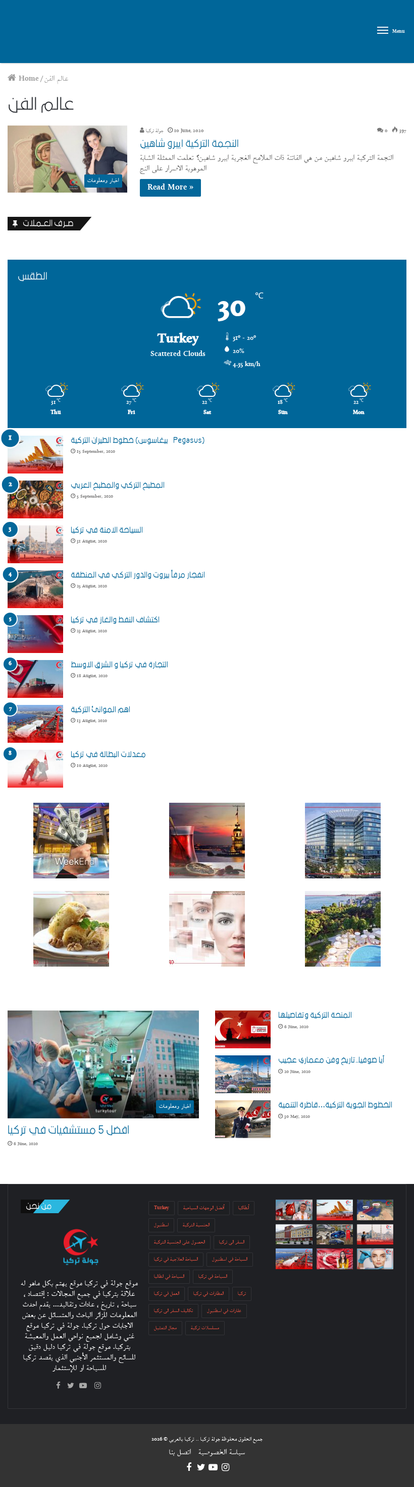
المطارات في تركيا (208, 1293)
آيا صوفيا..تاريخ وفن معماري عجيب (331, 1060)
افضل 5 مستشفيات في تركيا (68, 1130)
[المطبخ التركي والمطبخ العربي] (35, 499)
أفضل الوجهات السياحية (203, 1208)
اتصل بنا (180, 1452)
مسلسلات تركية (205, 1328)
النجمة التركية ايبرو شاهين (189, 143)
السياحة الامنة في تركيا (107, 530)
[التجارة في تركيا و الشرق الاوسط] (35, 679)
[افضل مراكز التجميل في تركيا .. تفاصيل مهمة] (375, 1258)
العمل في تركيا (166, 1293)
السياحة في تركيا (212, 1276)
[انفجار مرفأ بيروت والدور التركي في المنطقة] (35, 589)
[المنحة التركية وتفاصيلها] (243, 1029)
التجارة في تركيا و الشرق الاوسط (119, 665)
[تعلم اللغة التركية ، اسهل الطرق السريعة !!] (335, 1258)
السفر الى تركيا (231, 1242)
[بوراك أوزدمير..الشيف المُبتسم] (294, 1210)
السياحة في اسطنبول (229, 1259)
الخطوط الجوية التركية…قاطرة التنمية (335, 1105)
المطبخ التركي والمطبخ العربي (118, 485)
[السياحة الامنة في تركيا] (35, 544)
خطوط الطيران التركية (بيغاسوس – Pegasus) (137, 440)
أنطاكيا (243, 1208)
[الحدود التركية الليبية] (375, 1210)
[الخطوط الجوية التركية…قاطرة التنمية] (243, 1119)
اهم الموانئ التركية (100, 709)
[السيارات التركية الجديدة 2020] (335, 1234)
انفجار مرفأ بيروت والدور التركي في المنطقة (138, 575)
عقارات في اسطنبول (224, 1310)
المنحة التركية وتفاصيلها (315, 1015)
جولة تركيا (154, 131)
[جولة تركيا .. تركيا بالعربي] (56, 31)
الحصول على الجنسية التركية (179, 1242)
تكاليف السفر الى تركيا (173, 1310)
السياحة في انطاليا (169, 1276)
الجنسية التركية (196, 1225)
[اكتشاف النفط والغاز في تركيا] (35, 634)
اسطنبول (161, 1225)
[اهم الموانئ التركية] (35, 724)
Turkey (161, 1208)
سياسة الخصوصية (221, 1452)
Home (27, 79)
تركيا (242, 1293)
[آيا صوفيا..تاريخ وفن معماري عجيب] (243, 1074)
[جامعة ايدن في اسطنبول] (294, 1234)
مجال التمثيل (165, 1328)
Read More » (170, 188)
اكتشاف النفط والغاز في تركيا (115, 620)
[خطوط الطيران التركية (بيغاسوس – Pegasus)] (35, 454)
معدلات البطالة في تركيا (108, 754)
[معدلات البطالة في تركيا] (35, 769)
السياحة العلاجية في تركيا (176, 1259)
